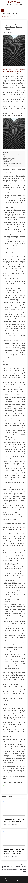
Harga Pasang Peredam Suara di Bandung (12, 160)
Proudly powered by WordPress (11, 879)
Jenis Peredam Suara (9, 158)
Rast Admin (17, 32)
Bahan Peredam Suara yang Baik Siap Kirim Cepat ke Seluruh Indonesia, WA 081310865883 (14, 851)
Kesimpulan (7, 165)
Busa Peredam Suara (8, 22)
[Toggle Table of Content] (22, 152)
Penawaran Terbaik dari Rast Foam (12, 163)
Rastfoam (14, 2)
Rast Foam (22, 529)
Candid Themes (17, 880)
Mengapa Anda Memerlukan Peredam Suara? (13, 155)
